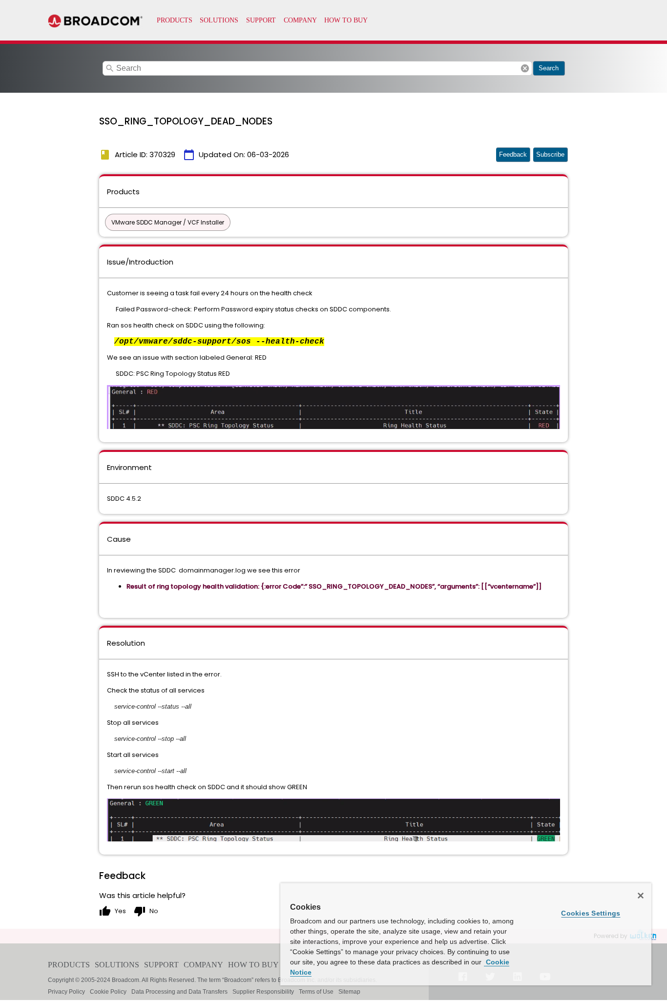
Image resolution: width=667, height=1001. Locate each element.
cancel (525, 68)
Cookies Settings (590, 913)
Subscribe (550, 154)
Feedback (513, 154)
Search (549, 68)
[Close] (641, 896)
